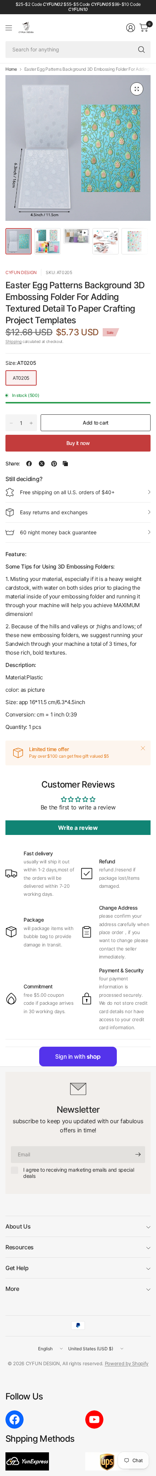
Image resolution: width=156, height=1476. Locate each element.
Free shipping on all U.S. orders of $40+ (67, 492)
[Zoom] (136, 88)
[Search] (141, 49)
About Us (17, 1226)
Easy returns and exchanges (53, 512)
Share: (12, 463)
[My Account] (130, 27)
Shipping (13, 341)
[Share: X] (41, 463)
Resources (19, 1247)
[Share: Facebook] (29, 463)
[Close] (143, 748)
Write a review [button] (78, 827)
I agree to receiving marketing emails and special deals (78, 1173)
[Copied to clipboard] (65, 463)
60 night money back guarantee (58, 532)
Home (11, 69)
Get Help (16, 1268)
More (12, 1288)
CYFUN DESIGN (21, 272)
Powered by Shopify (126, 1363)
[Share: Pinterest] (54, 463)
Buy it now (78, 443)
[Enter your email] (138, 1154)
